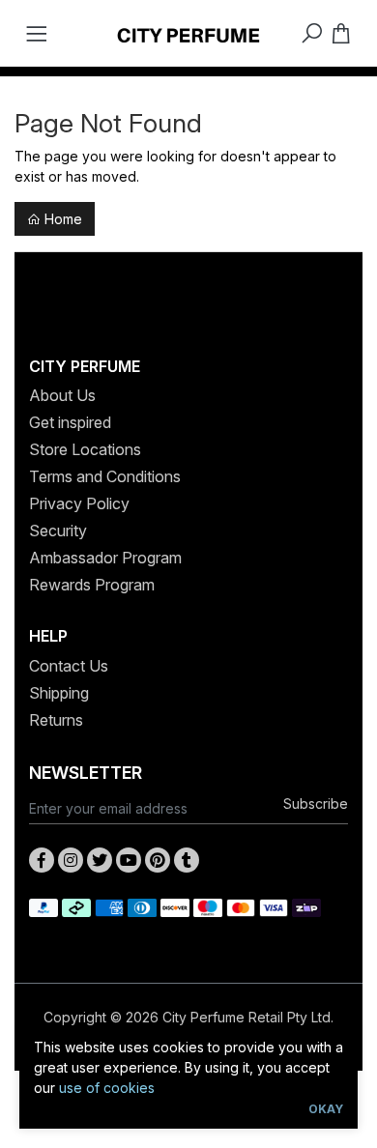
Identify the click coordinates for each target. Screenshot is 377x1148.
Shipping (59, 693)
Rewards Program (92, 584)
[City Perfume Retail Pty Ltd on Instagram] (70, 860)
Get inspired (70, 422)
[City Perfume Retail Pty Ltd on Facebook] (41, 860)
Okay (325, 1109)
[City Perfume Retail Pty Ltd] (188, 33)
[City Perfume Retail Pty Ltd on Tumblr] (186, 860)
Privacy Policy (79, 503)
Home (61, 219)
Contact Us (68, 665)
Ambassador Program (105, 557)
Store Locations (85, 449)
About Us (62, 395)
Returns (56, 720)
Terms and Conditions (105, 476)
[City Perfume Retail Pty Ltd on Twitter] (99, 860)
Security (58, 530)
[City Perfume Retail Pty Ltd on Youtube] (128, 860)
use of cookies (107, 1087)
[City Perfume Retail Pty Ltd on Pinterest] (157, 860)
